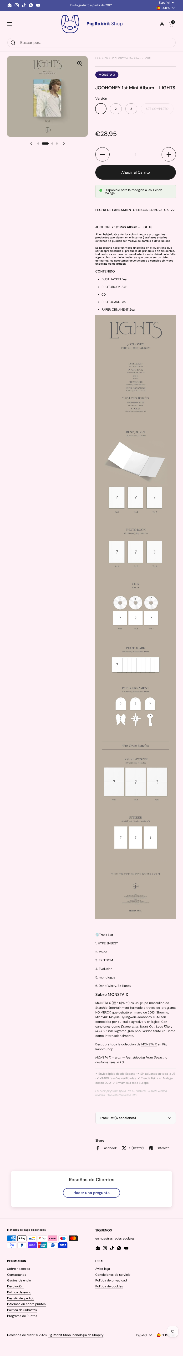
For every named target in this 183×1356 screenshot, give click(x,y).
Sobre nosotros (18, 1269)
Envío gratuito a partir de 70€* (91, 5)
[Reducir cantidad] (102, 154)
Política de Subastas (22, 1310)
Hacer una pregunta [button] (91, 1192)
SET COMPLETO (157, 109)
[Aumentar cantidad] (169, 154)
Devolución (15, 1286)
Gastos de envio (19, 1280)
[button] (171, 24)
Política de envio (19, 1292)
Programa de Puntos (22, 1316)
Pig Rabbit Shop (59, 1335)
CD (106, 58)
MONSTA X (107, 75)
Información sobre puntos (26, 1304)
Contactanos (16, 1275)
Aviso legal (103, 1269)
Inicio (98, 58)
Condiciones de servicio (113, 1275)
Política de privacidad (111, 1280)
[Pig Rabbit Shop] (91, 24)
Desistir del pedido (20, 1298)
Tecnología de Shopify (87, 1335)
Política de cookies (109, 1286)
